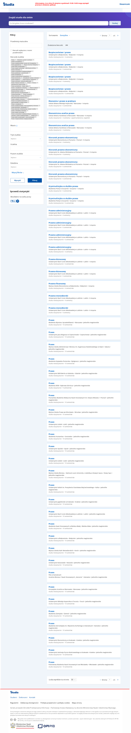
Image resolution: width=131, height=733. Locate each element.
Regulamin (14, 703)
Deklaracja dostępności (29, 703)
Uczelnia (13, 144)
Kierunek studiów (17, 57)
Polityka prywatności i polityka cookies (55, 703)
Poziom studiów (16, 154)
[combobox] (26, 44)
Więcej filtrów (17, 172)
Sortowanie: (53, 35)
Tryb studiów (15, 135)
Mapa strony (77, 703)
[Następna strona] (118, 35)
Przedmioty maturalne (19, 41)
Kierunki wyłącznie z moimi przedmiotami (22, 51)
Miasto (13, 125)
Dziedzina (14, 163)
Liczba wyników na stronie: (59, 679)
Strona (104, 35)
